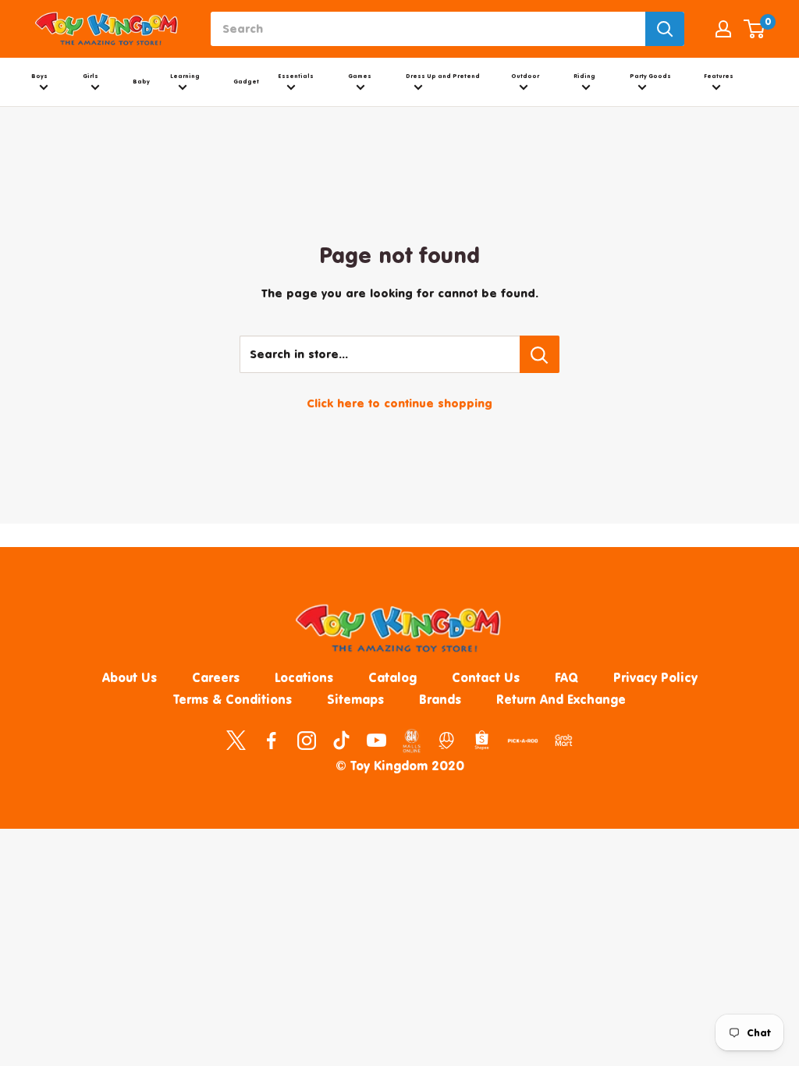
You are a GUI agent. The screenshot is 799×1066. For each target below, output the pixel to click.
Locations (304, 677)
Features (718, 76)
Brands (440, 699)
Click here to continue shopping (399, 403)
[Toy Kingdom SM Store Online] (411, 740)
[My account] (723, 28)
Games (359, 76)
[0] (755, 29)
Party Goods (650, 76)
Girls (90, 76)
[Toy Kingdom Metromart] (446, 739)
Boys (39, 76)
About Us (129, 677)
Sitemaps (355, 699)
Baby (141, 81)
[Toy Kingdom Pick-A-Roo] (522, 743)
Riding (584, 76)
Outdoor (525, 76)
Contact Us (486, 677)
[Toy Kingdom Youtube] (376, 739)
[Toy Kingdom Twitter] (236, 739)
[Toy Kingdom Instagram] (306, 739)
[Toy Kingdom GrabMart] (564, 739)
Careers (216, 677)
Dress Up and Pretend (443, 76)
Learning (185, 76)
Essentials (296, 76)
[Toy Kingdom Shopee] (482, 739)
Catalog (392, 677)
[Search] (664, 29)
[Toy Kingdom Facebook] (271, 739)
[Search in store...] (539, 354)
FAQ (566, 677)
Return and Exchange (561, 699)
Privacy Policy (655, 677)
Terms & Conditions (232, 699)
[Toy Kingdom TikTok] (341, 739)
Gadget (246, 81)
